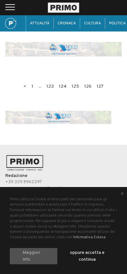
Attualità (39, 23)
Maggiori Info (31, 256)
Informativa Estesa (89, 237)
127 (100, 86)
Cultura (92, 23)
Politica (117, 23)
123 (50, 86)
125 (75, 86)
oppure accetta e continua (87, 256)
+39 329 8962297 (23, 182)
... (39, 86)
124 (62, 86)
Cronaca (67, 23)
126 (88, 86)
